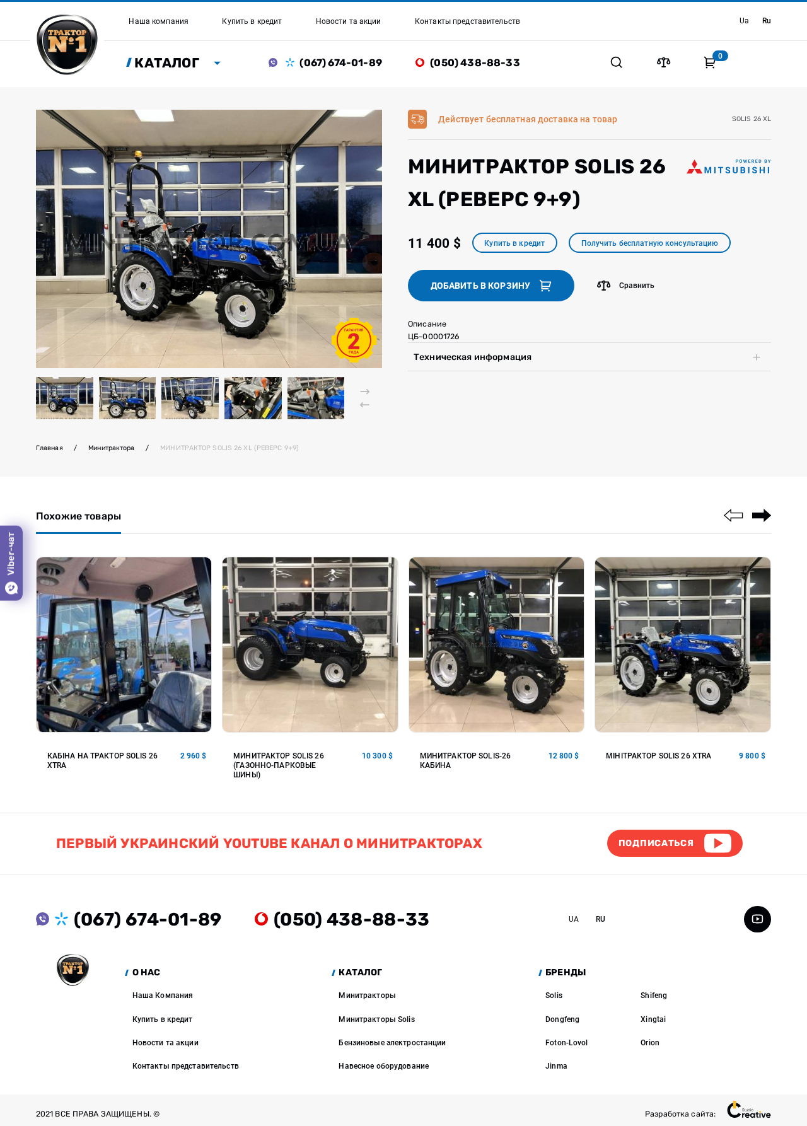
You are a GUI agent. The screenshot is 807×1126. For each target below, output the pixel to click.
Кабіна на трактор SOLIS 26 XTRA (102, 760)
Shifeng (654, 995)
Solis (553, 995)
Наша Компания (163, 995)
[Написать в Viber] (276, 63)
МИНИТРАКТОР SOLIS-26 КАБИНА (465, 760)
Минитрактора (111, 448)
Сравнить (637, 285)
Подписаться (656, 843)
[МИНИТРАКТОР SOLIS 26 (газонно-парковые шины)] (310, 645)
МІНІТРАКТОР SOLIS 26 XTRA (658, 755)
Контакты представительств (185, 1066)
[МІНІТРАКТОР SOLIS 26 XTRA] (683, 645)
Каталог (166, 63)
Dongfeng (562, 1019)
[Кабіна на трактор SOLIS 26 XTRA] (124, 645)
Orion (650, 1042)
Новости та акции (165, 1042)
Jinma (556, 1066)
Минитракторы (367, 995)
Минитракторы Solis (376, 1019)
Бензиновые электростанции (392, 1042)
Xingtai (653, 1019)
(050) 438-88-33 (475, 63)
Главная (49, 448)
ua (744, 20)
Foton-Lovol (566, 1042)
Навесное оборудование (384, 1066)
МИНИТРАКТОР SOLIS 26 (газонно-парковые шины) (278, 765)
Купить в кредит (514, 243)
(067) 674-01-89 (340, 63)
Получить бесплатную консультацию (650, 243)
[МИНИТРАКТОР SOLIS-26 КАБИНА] (497, 645)
